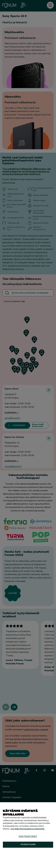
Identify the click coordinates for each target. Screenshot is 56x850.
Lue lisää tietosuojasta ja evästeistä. (28, 829)
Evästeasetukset (28, 836)
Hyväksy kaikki (28, 844)
